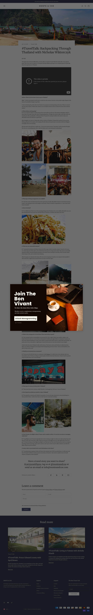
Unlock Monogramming (25, 318)
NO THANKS (18, 323)
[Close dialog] (81, 286)
